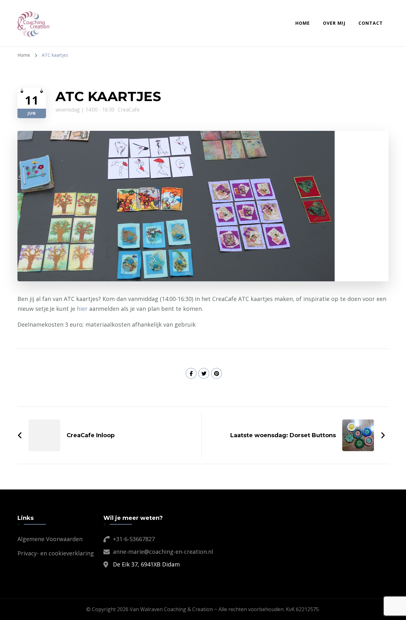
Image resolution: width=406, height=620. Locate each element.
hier (82, 308)
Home (302, 23)
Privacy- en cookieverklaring (55, 553)
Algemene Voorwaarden (49, 539)
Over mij (334, 23)
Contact (370, 23)
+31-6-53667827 (134, 539)
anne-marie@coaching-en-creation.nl (163, 551)
